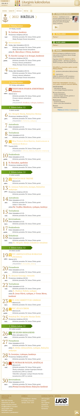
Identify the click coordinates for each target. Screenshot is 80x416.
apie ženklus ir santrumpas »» (68, 110)
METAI (26, 11)
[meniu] (77, 2)
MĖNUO (19, 11)
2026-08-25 (4, 3)
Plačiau (55, 37)
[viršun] (77, 413)
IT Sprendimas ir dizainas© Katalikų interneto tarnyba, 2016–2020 (28, 400)
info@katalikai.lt (6, 406)
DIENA (4, 11)
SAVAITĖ (11, 11)
